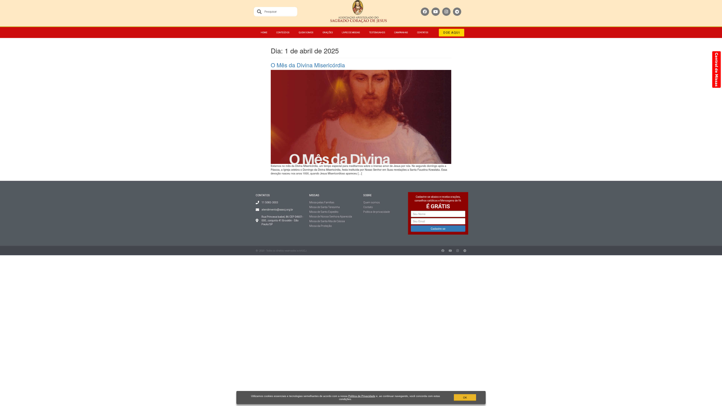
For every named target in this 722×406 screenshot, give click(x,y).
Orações (327, 32)
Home (264, 32)
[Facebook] (425, 12)
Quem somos (306, 32)
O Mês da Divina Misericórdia (308, 65)
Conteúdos (283, 32)
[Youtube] (436, 12)
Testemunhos (377, 32)
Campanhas (401, 32)
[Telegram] (457, 12)
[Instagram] (446, 12)
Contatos (422, 32)
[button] (451, 32)
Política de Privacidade (361, 396)
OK (465, 397)
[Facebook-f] (442, 250)
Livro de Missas (351, 32)
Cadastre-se (438, 228)
